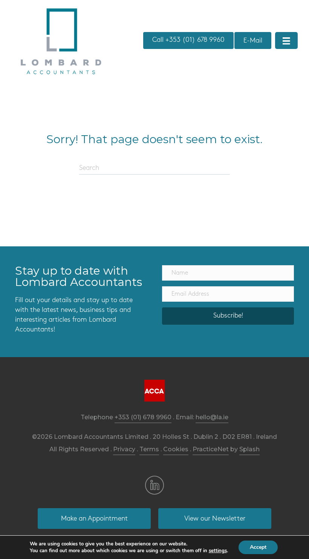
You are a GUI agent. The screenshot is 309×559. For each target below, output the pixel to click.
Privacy (124, 449)
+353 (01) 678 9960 (143, 417)
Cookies (175, 449)
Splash (249, 449)
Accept (258, 547)
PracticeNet (211, 449)
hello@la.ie (212, 417)
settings (218, 550)
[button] (228, 316)
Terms (149, 449)
